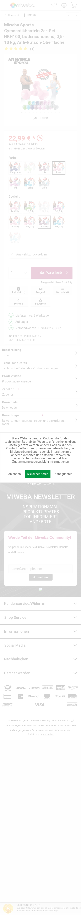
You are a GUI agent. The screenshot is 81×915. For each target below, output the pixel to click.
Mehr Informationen (55, 461)
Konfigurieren (63, 474)
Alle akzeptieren (37, 474)
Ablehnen (14, 474)
